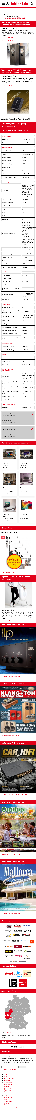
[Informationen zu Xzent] (13, 962)
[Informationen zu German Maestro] (26, 935)
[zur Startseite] (19, 4)
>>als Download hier (8, 572)
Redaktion (7, 1080)
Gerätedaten (8, 1082)
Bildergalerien (8, 1084)
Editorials (7, 1092)
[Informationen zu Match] (9, 946)
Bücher (6, 1077)
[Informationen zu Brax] (9, 931)
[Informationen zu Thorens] (19, 956)
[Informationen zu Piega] (18, 951)
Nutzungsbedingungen (11, 1107)
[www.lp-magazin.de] (13, 987)
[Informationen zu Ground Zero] (6, 941)
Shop (5, 1075)
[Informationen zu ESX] (8, 936)
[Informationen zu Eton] (17, 935)
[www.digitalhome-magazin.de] (9, 977)
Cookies (6, 1103)
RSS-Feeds (7, 1088)
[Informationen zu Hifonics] (25, 941)
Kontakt (6, 1105)
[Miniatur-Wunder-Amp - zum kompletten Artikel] (18, 102)
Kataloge (7, 1086)
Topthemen (7, 1090)
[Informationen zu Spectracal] (9, 956)
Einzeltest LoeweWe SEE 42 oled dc (25, 491)
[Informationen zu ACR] (9, 926)
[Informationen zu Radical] (27, 952)
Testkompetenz (9, 1078)
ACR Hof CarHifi (18, 1047)
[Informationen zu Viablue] (27, 957)
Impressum (7, 1095)
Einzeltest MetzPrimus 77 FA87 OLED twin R (8, 491)
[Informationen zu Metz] (18, 946)
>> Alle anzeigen (7, 40)
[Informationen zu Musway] (27, 946)
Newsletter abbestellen (9, 1069)
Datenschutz (8, 1101)
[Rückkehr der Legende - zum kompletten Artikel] (18, 55)
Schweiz (8, 1032)
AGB (5, 1099)
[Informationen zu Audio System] (17, 926)
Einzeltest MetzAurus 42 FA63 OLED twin (8, 517)
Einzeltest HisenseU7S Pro (23, 465)
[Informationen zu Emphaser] (27, 931)
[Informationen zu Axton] (26, 925)
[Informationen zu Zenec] (23, 962)
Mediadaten (8, 1097)
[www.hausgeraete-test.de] (18, 977)
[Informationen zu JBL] (32, 942)
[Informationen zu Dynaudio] (18, 931)
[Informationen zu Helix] (15, 941)
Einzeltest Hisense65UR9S (6, 465)
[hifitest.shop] (23, 987)
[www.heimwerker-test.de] (27, 977)
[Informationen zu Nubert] (9, 951)
